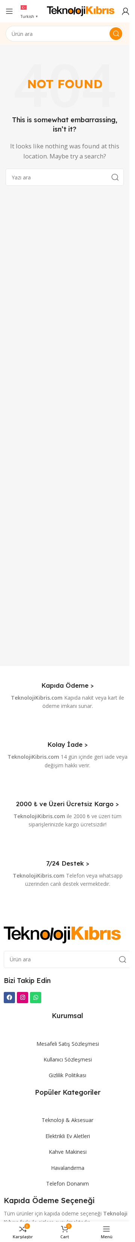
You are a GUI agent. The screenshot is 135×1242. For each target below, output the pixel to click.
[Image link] (62, 934)
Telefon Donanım (67, 1183)
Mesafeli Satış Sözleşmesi (67, 1043)
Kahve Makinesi (68, 1151)
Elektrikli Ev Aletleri (67, 1136)
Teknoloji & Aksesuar (67, 1120)
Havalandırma (67, 1167)
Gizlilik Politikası (67, 1075)
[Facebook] (9, 997)
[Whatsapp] (35, 997)
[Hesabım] (125, 11)
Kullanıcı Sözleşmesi (68, 1059)
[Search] (116, 33)
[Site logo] (80, 10)
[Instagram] (22, 997)
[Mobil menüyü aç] (9, 11)
